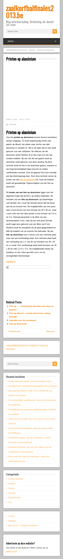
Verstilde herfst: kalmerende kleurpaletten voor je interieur (32, 386)
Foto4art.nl (10, 261)
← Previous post (13, 331)
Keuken (11, 488)
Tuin (10, 502)
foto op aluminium (27, 179)
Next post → (51, 331)
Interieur (12, 124)
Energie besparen (15, 479)
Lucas (14, 119)
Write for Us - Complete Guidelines (23, 525)
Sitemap (11, 521)
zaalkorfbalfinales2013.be (30, 11)
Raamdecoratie (14, 498)
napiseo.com (11, 551)
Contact (11, 516)
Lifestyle (11, 493)
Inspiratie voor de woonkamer (22, 320)
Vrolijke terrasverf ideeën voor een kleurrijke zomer (29, 381)
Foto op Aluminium (18, 324)
